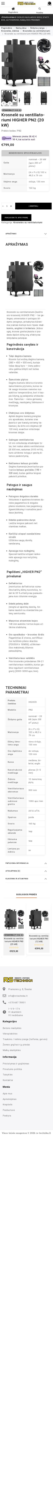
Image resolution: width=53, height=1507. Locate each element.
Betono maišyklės (12, 1028)
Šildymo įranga (37, 28)
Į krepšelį (33, 206)
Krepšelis (8, 1104)
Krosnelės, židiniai (10, 31)
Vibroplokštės (10, 1033)
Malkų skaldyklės (12, 1050)
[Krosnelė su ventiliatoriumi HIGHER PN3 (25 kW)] (13, 919)
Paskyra (7, 1115)
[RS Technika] (26, 3)
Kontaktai (8, 1080)
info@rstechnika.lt (18, 996)
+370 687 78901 (17, 1002)
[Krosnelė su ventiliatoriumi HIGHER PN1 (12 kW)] (39, 919)
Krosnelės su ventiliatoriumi (36, 31)
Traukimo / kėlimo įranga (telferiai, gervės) (25, 1039)
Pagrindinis (13, 12)
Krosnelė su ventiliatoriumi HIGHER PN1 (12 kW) (39, 939)
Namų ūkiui (21, 28)
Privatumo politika (12, 1069)
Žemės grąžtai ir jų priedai (16, 1044)
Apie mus (7, 1093)
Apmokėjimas (10, 1099)
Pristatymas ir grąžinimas (16, 1063)
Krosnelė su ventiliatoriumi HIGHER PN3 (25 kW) (14, 941)
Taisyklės (8, 1074)
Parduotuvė (9, 1110)
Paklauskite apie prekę (16, 218)
